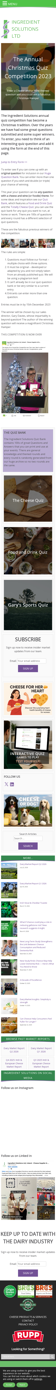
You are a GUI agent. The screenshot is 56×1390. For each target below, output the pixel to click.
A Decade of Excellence (31, 980)
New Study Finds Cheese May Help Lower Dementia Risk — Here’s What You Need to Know (37, 963)
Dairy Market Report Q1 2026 (33, 883)
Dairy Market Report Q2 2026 (33, 864)
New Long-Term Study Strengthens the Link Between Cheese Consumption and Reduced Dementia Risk (36, 946)
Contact (28, 1320)
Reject (22, 1384)
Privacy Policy (28, 1324)
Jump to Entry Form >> (14, 162)
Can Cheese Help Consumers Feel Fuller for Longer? (36, 1020)
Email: (13, 661)
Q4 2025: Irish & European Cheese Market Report (14, 1063)
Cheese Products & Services (28, 1317)
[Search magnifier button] (52, 1356)
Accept (9, 1384)
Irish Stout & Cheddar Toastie (33, 902)
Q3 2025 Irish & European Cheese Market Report (41, 1063)
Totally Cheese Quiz (22, 207)
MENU (12, 4)
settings (38, 1379)
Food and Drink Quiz (40, 203)
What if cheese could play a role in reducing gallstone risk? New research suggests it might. (36, 925)
